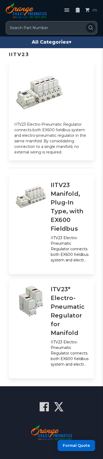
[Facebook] (44, 406)
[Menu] (66, 10)
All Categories (51, 42)
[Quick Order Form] (77, 10)
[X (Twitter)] (58, 406)
